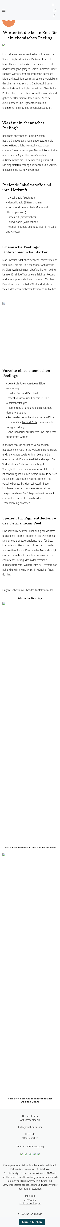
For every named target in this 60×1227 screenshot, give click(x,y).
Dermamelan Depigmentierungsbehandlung (29, 538)
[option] (54, 9)
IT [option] (54, 15)
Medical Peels (29, 422)
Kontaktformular (44, 589)
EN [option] (54, 9)
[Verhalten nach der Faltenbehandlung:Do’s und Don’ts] (30, 974)
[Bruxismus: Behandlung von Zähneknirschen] (30, 723)
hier (8, 574)
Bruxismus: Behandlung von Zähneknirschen (30, 847)
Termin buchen (32, 1222)
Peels (21, 449)
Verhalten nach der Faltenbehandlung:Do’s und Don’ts (30, 1100)
